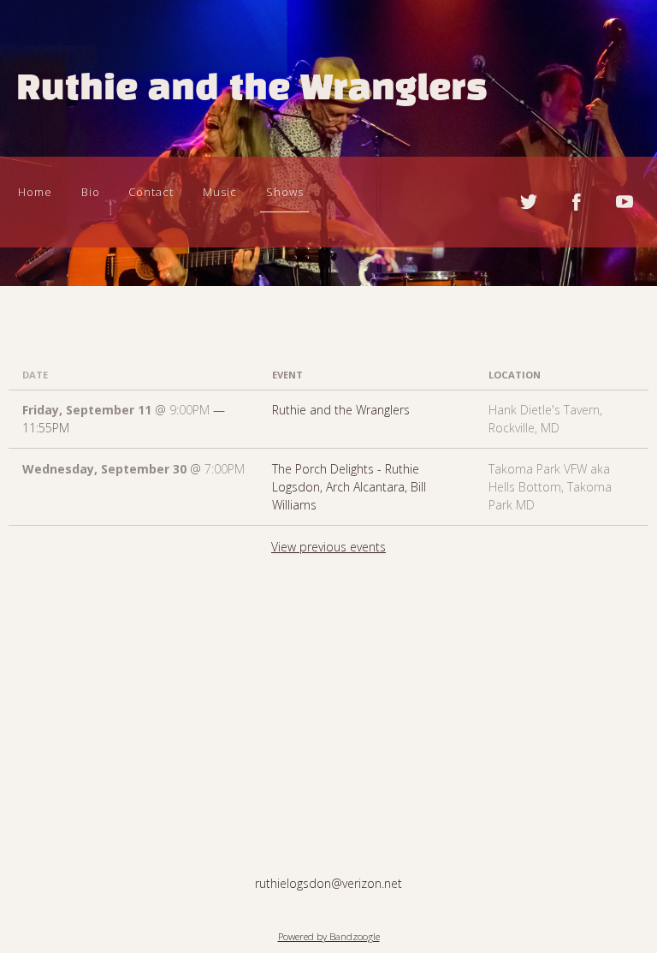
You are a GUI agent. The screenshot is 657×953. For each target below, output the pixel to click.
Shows (285, 192)
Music (220, 192)
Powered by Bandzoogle (329, 936)
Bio (90, 192)
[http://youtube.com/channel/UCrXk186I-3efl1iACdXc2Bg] (624, 202)
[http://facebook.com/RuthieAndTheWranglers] (576, 202)
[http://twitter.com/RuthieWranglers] (528, 202)
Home (35, 192)
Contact (151, 192)
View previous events (328, 547)
